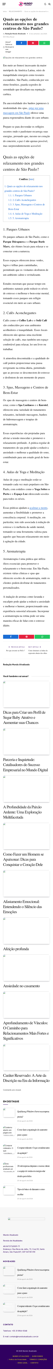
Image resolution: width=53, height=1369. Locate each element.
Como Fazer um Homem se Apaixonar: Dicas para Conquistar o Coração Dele (23, 859)
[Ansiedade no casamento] (26, 967)
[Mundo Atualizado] (25, 4)
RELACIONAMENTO (15, 11)
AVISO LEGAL (23, 1363)
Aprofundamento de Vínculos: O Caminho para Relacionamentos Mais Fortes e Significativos (26, 1030)
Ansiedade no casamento (21, 985)
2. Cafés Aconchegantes (22, 200)
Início (5, 11)
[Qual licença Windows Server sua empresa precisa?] (9, 1112)
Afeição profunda (16, 948)
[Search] (49, 4)
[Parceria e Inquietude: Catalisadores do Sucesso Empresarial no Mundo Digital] (26, 741)
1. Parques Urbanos (20, 195)
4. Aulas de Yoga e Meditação (25, 213)
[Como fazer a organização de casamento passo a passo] (9, 1130)
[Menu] (4, 4)
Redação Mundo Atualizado (15, 34)
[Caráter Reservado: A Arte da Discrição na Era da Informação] (26, 1057)
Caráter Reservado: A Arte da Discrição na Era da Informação (26, 1077)
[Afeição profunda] (26, 930)
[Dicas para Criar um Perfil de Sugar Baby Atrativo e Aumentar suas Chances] (26, 694)
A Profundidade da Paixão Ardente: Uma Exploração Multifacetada (22, 812)
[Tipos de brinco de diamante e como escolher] (9, 1190)
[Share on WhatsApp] (44, 43)
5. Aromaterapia (18, 218)
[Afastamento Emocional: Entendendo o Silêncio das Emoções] (26, 883)
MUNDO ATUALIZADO (21, 1356)
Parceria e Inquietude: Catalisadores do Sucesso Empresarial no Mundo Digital (25, 764)
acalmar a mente (38, 507)
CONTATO (34, 1363)
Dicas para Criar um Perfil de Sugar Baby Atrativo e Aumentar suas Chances (24, 717)
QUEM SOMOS (37, 1356)
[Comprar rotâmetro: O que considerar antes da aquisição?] (9, 1149)
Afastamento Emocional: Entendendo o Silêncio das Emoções (22, 906)
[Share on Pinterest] (32, 43)
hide (31, 179)
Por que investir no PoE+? (15, 650)
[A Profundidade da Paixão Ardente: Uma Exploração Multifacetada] (26, 789)
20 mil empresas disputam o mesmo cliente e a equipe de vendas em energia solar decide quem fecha (33, 1171)
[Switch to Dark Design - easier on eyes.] (45, 4)
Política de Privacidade (17, 1359)
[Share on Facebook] (21, 43)
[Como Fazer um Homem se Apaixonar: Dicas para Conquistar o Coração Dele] (26, 836)
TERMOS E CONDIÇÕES (38, 1359)
